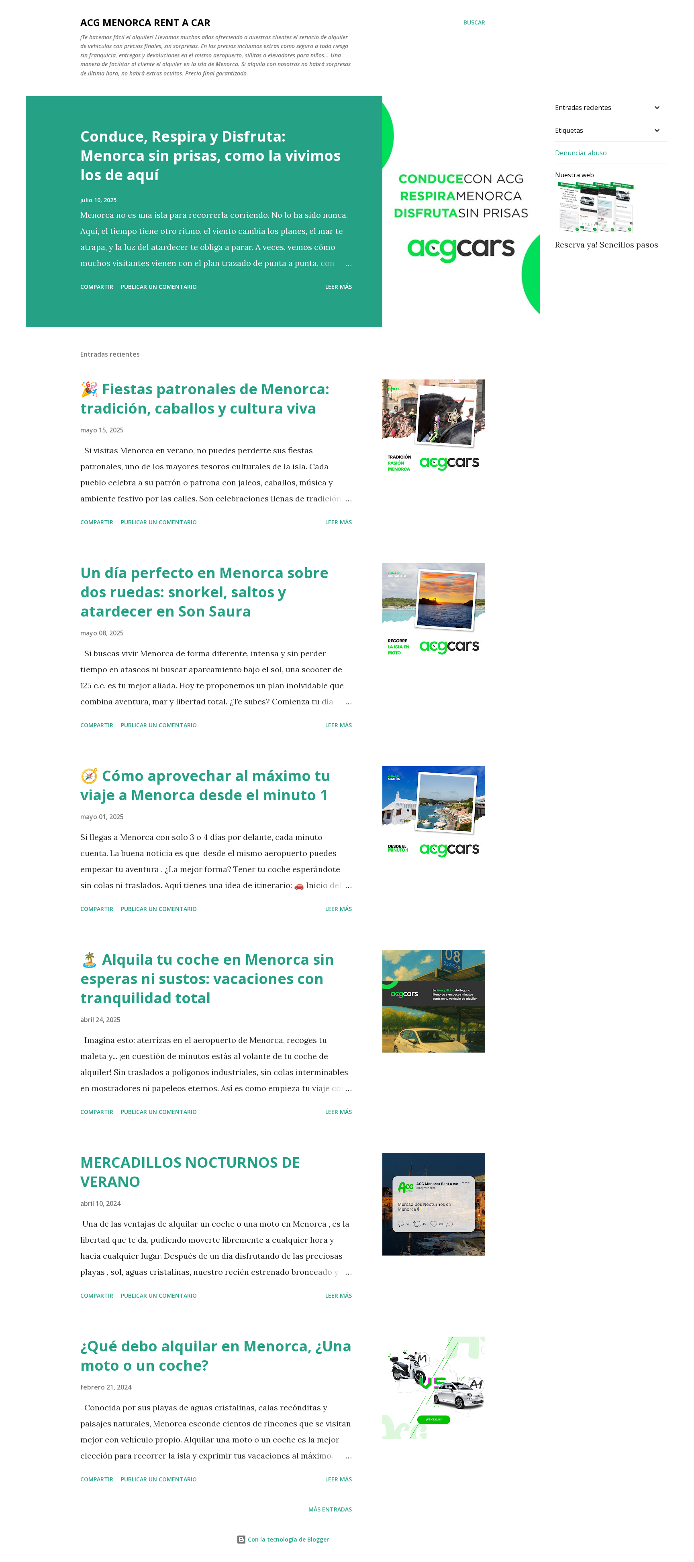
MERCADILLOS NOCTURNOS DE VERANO (190, 1171)
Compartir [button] (96, 286)
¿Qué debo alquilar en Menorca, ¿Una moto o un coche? (215, 1355)
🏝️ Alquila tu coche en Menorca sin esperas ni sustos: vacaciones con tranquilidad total (207, 978)
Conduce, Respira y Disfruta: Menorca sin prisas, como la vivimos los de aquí (210, 155)
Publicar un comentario (159, 286)
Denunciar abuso (581, 152)
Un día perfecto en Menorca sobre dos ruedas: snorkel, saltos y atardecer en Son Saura (204, 592)
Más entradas (330, 1509)
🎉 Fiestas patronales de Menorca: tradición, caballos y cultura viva (204, 398)
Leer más (338, 286)
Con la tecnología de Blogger (287, 1539)
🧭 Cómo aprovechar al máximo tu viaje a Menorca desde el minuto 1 (205, 785)
